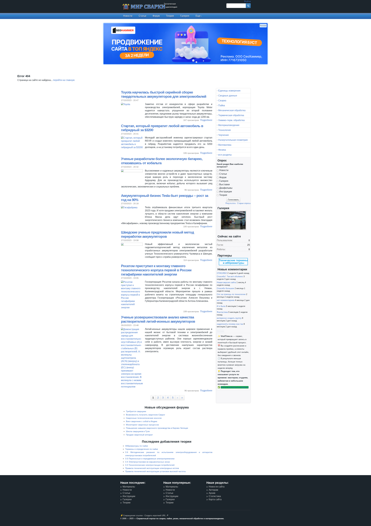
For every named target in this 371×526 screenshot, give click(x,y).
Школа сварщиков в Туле (138, 431)
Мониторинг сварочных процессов (142, 425)
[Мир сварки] (144, 7)
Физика (222, 150)
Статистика (215, 496)
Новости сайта (216, 486)
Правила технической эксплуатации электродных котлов (152, 468)
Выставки (224, 184)
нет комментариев (225, 300)
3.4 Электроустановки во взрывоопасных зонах (147, 462)
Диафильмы (225, 188)
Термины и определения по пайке (141, 449)
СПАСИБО (222, 273)
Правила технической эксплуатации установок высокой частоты (155, 471)
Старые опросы (244, 203)
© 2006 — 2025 (126, 518)
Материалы (129, 486)
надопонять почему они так (230, 324)
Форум (156, 16)
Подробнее (206, 120)
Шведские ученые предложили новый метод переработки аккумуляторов (157, 234)
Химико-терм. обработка (231, 120)
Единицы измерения (229, 90)
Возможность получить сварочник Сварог (145, 415)
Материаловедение (228, 125)
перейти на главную (64, 80)
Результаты (230, 203)
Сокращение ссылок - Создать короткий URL (144, 515)
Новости (127, 16)
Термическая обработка (231, 115)
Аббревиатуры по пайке (136, 446)
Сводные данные (227, 95)
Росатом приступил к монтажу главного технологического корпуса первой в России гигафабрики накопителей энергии (156, 270)
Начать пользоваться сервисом (234, 387)
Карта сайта (215, 499)
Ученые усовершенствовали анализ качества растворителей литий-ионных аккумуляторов (158, 319)
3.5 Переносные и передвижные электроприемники (149, 458)
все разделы (225, 154)
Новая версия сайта (226, 282)
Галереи (127, 499)
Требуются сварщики (136, 411)
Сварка (222, 100)
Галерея (184, 16)
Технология (224, 130)
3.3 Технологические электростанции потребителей (149, 465)
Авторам (213, 490)
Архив (212, 493)
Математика (224, 145)
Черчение (223, 135)
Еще (198, 16)
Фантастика (222, 312)
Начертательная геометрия (233, 140)
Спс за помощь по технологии (231, 294)
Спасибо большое (225, 288)
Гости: (220, 245)
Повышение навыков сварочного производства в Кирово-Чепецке (157, 428)
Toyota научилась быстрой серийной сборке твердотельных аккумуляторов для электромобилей (163, 94)
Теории (126, 502)
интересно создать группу (229, 318)
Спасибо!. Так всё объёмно (230, 276)
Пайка (221, 105)
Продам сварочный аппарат (139, 435)
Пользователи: (225, 240)
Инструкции (225, 191)
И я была (221, 306)
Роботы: (221, 249)
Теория (170, 16)
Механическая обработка (231, 110)
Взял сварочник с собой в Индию (141, 421)
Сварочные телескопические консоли (144, 418)
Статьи (142, 16)
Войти (247, 1)
